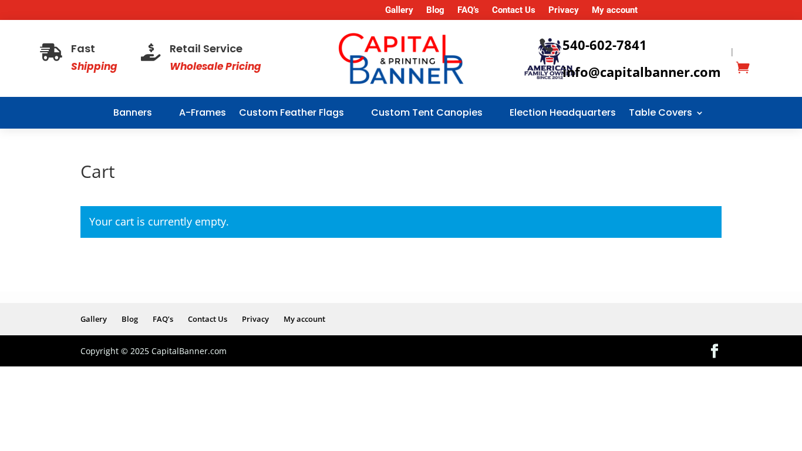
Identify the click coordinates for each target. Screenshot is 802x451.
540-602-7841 (604, 44)
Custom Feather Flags (291, 112)
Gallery (399, 10)
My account (615, 10)
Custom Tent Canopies (427, 112)
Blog (435, 10)
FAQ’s (468, 10)
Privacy (563, 10)
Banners (132, 112)
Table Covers (660, 112)
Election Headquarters (563, 112)
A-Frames (202, 112)
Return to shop (140, 275)
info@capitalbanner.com (641, 71)
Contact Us (513, 10)
